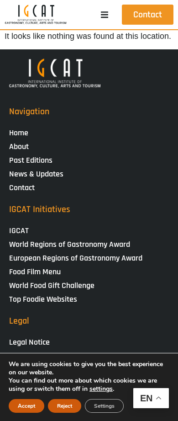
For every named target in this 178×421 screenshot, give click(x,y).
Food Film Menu (35, 271)
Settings (104, 406)
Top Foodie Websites (43, 299)
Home (18, 133)
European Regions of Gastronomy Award (75, 258)
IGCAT (19, 230)
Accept (26, 406)
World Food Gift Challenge (51, 285)
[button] (104, 14)
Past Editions (30, 160)
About (19, 146)
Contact (22, 187)
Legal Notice (29, 342)
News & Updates (36, 174)
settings (101, 389)
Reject (64, 406)
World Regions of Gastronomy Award (69, 244)
